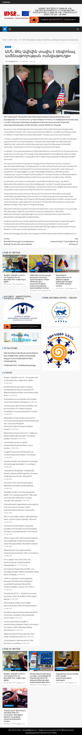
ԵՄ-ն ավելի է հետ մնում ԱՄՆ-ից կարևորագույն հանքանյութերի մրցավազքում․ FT (17, 562)
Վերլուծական (35, 668)
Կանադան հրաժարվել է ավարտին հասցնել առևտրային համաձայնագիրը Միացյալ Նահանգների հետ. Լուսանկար (20, 528)
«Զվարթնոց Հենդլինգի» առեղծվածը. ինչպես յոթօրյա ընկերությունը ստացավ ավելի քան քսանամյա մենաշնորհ (21, 473)
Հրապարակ (60, 668)
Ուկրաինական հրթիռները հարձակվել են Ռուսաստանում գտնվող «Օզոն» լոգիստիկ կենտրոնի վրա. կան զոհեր (21, 507)
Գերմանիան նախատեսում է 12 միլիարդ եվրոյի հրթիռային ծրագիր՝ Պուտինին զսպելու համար (20, 436)
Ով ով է (8, 47)
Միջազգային (9, 705)
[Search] (77, 29)
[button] (10, 29)
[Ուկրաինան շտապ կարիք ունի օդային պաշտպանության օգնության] (67, 661)
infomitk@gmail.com (12, 61)
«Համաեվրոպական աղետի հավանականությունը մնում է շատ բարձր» (18, 445)
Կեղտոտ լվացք (9, 270)
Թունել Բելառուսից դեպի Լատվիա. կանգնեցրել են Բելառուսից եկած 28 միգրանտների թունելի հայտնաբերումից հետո (40, 678)
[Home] (5, 29)
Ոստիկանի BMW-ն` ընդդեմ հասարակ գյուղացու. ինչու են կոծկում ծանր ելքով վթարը (20, 596)
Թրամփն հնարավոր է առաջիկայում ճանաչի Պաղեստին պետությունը (19, 241)
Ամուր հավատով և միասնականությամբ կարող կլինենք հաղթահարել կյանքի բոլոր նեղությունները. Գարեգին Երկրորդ (21, 541)
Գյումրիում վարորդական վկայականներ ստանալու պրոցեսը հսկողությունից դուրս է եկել (21, 615)
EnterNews (43, 733)
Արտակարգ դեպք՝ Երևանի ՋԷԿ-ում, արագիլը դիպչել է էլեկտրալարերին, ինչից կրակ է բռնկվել (21, 571)
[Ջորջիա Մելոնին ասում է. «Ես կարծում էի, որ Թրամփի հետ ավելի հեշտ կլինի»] (14, 263)
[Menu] (10, 29)
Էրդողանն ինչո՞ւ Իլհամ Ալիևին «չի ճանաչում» (64, 241)
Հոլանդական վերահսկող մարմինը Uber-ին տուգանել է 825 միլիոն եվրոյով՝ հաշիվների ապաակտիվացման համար (21, 408)
